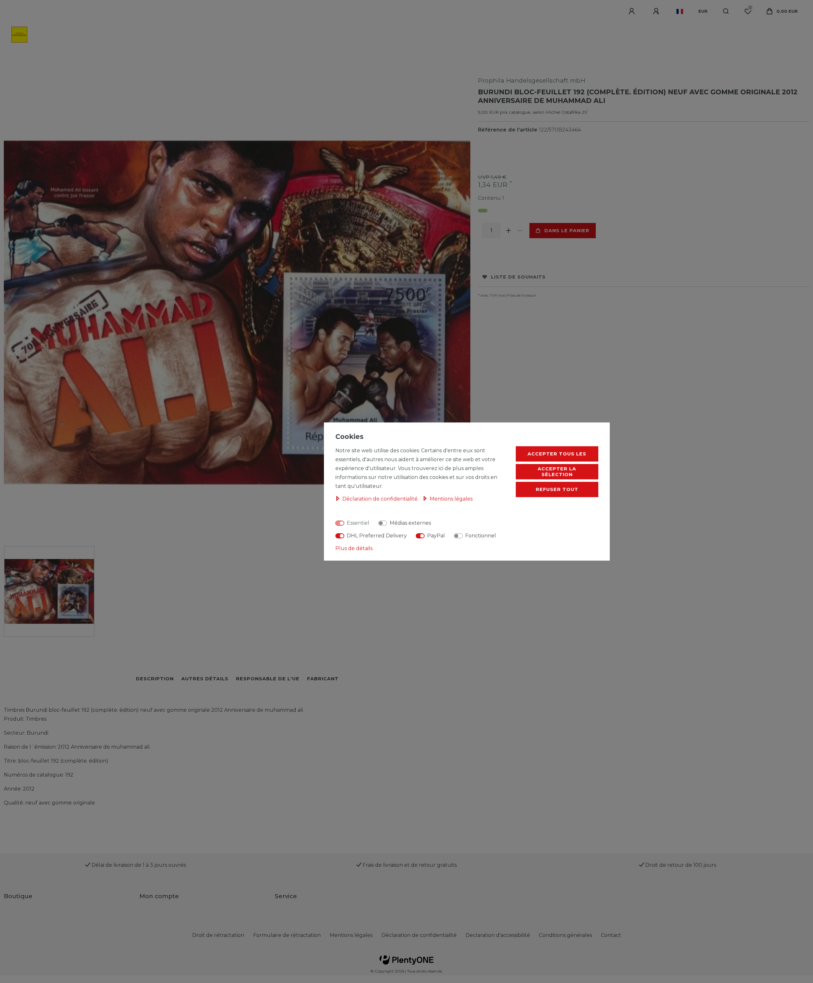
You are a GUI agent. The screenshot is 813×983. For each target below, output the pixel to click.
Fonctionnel (480, 536)
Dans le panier (566, 230)
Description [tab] (155, 679)
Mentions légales (351, 935)
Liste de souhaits (518, 277)
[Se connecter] (632, 11)
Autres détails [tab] (204, 679)
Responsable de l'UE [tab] (267, 679)
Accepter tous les (556, 454)
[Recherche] (726, 11)
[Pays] (680, 11)
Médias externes (410, 523)
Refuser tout (557, 489)
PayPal (436, 536)
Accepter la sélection (557, 471)
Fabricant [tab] (323, 679)
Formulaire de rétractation (287, 935)
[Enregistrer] (657, 11)
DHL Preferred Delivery (377, 536)
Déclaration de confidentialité (419, 935)
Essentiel (358, 523)
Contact (611, 935)
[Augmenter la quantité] (508, 230)
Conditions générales (565, 935)
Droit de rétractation (218, 935)
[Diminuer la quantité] (520, 230)
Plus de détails (354, 548)
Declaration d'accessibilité (498, 935)
